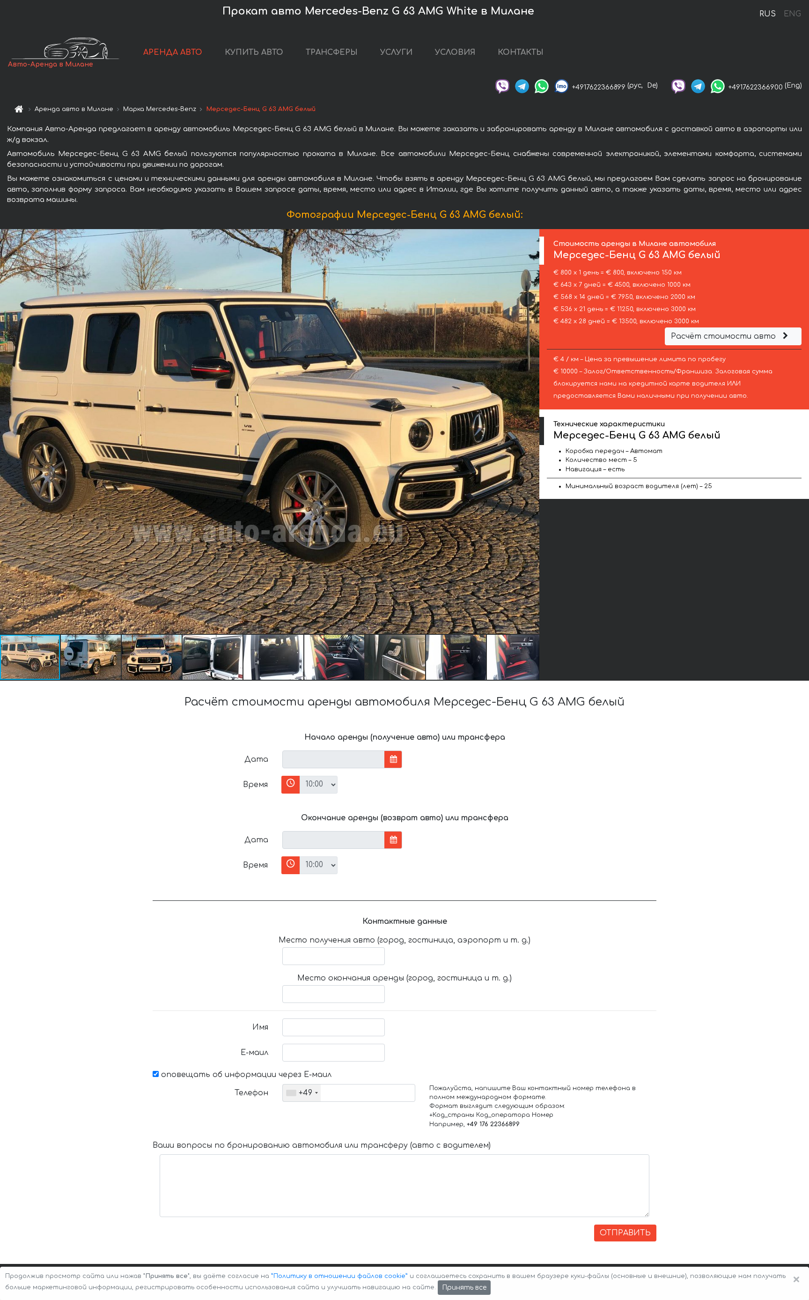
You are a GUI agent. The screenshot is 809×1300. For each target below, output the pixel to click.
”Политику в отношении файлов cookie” (339, 1276)
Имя (260, 1027)
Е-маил (254, 1052)
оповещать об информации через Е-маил (245, 1074)
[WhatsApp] (542, 85)
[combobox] (302, 1093)
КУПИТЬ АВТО (254, 52)
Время (255, 784)
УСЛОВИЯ (455, 52)
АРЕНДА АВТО (172, 52)
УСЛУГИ (396, 52)
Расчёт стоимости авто (724, 336)
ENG (792, 14)
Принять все (464, 1287)
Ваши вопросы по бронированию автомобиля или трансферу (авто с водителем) (322, 1145)
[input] (333, 759)
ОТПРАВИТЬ (625, 1233)
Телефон (251, 1093)
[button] (91, 657)
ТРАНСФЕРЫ (332, 52)
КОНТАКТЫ (521, 52)
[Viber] (502, 85)
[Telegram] (522, 85)
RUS (767, 14)
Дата (256, 759)
